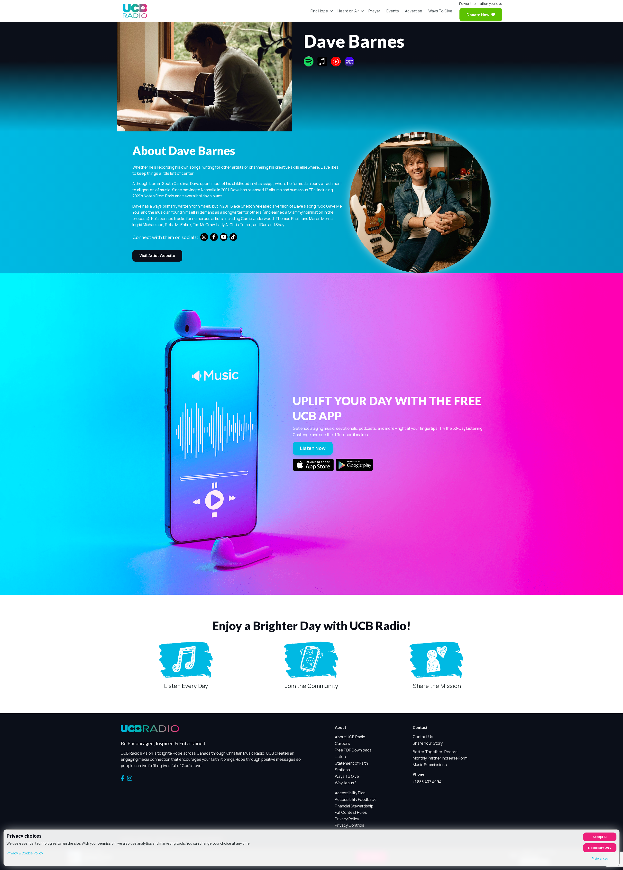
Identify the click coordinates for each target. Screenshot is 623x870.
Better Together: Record (435, 751)
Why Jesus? (345, 783)
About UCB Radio (350, 737)
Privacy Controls (349, 825)
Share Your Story (428, 743)
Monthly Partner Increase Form (440, 758)
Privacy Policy (347, 819)
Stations (342, 769)
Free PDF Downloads (353, 750)
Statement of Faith (351, 763)
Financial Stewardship (354, 806)
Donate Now (478, 14)
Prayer (374, 11)
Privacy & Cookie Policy (25, 853)
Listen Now (313, 448)
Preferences (600, 858)
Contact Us (423, 736)
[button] (331, 11)
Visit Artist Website (157, 255)
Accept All (600, 837)
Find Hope (319, 11)
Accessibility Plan (350, 793)
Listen (340, 756)
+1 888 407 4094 (427, 781)
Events (392, 11)
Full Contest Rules (351, 812)
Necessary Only (599, 848)
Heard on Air (348, 11)
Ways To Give (440, 11)
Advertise (413, 11)
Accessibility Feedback (355, 799)
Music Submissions (430, 764)
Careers (342, 743)
